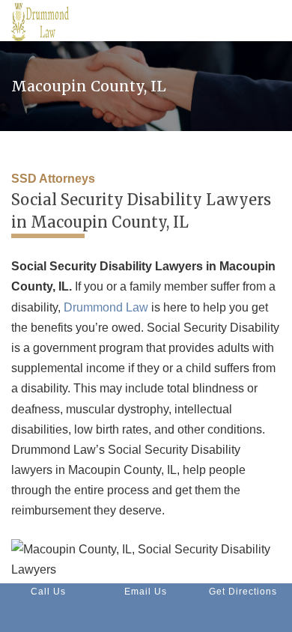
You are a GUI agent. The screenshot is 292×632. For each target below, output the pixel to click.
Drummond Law (106, 307)
